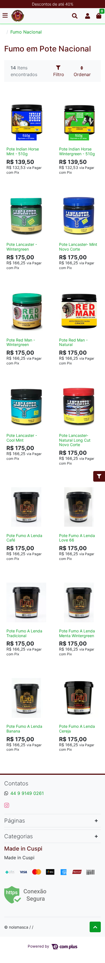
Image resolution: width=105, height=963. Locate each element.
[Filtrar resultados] (99, 476)
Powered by (39, 946)
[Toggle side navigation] (5, 16)
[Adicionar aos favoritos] (13, 100)
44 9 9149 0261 (27, 793)
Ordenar (82, 74)
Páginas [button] (14, 820)
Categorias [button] (18, 836)
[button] (88, 16)
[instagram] (6, 805)
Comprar (29, 181)
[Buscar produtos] (74, 16)
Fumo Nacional (26, 32)
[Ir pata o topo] (95, 927)
